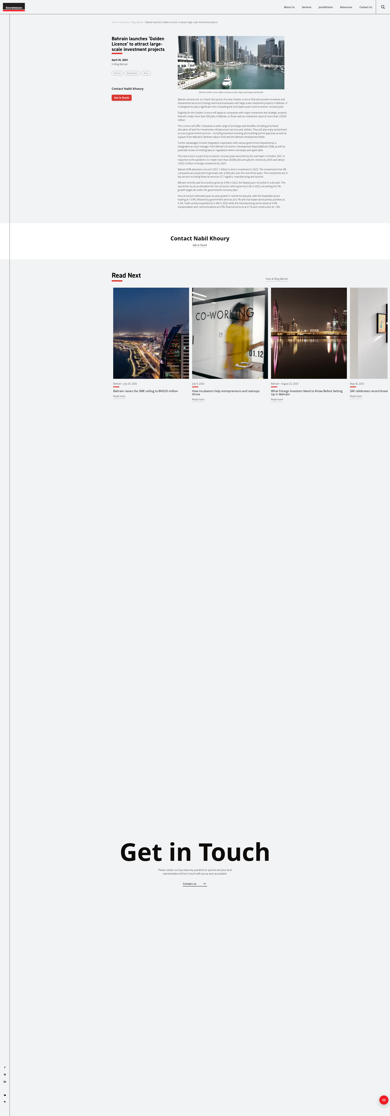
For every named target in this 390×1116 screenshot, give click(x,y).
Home (114, 22)
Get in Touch (121, 97)
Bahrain (117, 73)
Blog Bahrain (137, 22)
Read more (119, 396)
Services (306, 7)
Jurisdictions (326, 7)
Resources (346, 7)
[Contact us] (383, 1100)
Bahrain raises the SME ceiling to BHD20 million (145, 391)
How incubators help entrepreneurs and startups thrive (226, 392)
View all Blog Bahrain (277, 278)
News (146, 73)
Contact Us (366, 7)
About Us (289, 7)
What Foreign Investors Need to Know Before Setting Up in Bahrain (306, 392)
